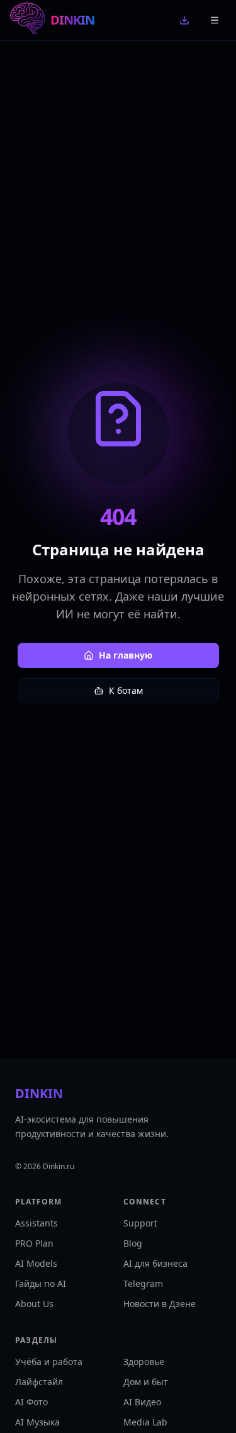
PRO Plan (34, 1243)
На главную (125, 655)
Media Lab (145, 1422)
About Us (34, 1304)
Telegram (143, 1283)
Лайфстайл (39, 1382)
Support (140, 1223)
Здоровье (143, 1362)
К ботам (126, 690)
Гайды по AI (40, 1283)
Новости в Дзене (159, 1304)
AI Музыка (37, 1422)
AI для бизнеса (155, 1263)
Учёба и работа (48, 1362)
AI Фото (31, 1402)
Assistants (36, 1223)
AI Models (36, 1263)
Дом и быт (145, 1382)
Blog (132, 1243)
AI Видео (142, 1402)
